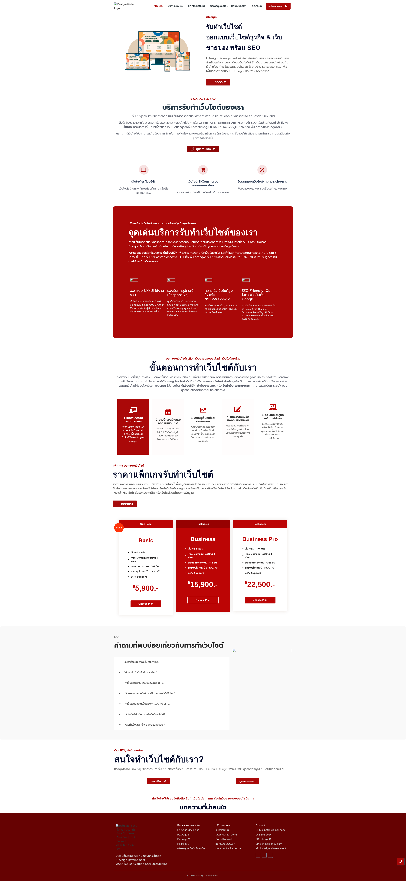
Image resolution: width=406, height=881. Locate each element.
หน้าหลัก (158, 6)
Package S (183, 834)
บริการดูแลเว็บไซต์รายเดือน (191, 848)
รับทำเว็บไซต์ (222, 830)
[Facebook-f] (258, 855)
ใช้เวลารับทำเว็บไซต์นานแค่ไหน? (140, 672)
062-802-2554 (264, 834)
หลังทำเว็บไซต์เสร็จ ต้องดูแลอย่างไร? (144, 725)
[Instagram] (270, 855)
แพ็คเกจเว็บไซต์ (196, 6)
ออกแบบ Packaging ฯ (228, 848)
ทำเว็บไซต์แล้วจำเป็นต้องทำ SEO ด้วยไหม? (147, 704)
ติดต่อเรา (257, 6)
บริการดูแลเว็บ (218, 6)
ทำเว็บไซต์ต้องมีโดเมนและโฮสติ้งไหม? (144, 683)
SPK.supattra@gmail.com (270, 830)
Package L (183, 843)
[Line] (264, 855)
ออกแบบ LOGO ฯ (225, 844)
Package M (183, 839)
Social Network (224, 839)
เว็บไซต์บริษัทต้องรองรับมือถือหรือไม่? (144, 714)
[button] (171, 662)
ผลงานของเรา (238, 6)
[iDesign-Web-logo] (125, 6)
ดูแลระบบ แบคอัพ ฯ (226, 835)
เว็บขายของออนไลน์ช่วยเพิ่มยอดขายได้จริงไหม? (150, 693)
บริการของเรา (175, 6)
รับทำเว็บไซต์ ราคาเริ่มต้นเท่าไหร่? (141, 662)
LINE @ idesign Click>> (269, 843)
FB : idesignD (263, 839)
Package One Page (188, 830)
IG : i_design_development (271, 848)
